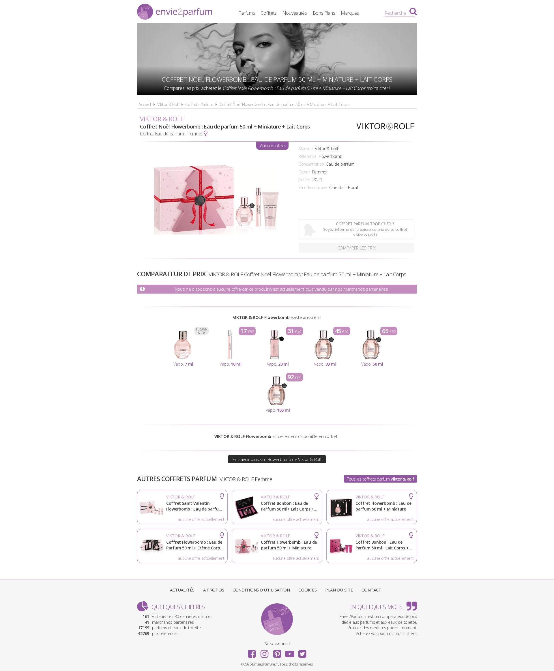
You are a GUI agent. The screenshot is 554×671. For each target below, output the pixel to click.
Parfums (246, 13)
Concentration (311, 164)
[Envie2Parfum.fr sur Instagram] (264, 652)
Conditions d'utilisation (261, 590)
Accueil (144, 104)
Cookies (307, 590)
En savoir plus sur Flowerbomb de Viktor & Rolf (277, 459)
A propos (213, 590)
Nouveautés (294, 13)
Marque (305, 148)
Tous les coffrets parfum (380, 479)
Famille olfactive (313, 187)
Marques (350, 13)
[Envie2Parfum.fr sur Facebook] (252, 652)
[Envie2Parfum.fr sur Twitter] (302, 652)
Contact (371, 590)
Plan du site (339, 590)
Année (304, 179)
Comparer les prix (356, 248)
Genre (304, 172)
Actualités (182, 590)
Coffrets (269, 13)
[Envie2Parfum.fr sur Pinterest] (277, 652)
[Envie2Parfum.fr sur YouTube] (289, 652)
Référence (307, 156)
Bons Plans (324, 13)
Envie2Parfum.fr (174, 12)
